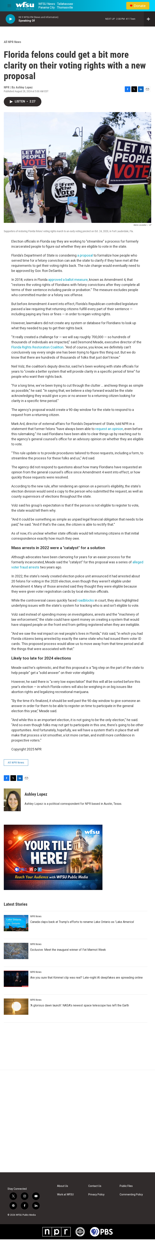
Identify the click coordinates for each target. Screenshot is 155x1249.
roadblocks (85, 600)
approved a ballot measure (68, 280)
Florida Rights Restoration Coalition (37, 347)
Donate (140, 6)
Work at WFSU (65, 1194)
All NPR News (12, 42)
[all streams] (149, 19)
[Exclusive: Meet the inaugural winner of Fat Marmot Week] (16, 951)
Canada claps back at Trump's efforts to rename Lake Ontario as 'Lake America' (82, 922)
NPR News (35, 916)
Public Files (126, 1186)
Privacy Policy (96, 1194)
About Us (62, 1186)
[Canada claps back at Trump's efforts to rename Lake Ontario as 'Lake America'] (16, 923)
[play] (10, 19)
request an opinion (109, 429)
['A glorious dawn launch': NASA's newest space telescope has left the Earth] (16, 1006)
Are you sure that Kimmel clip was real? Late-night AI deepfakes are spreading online (86, 977)
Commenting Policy (131, 1194)
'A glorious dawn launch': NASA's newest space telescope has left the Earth (79, 1005)
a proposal (85, 255)
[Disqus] (77, 1121)
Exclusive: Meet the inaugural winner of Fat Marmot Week (68, 950)
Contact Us (94, 1186)
